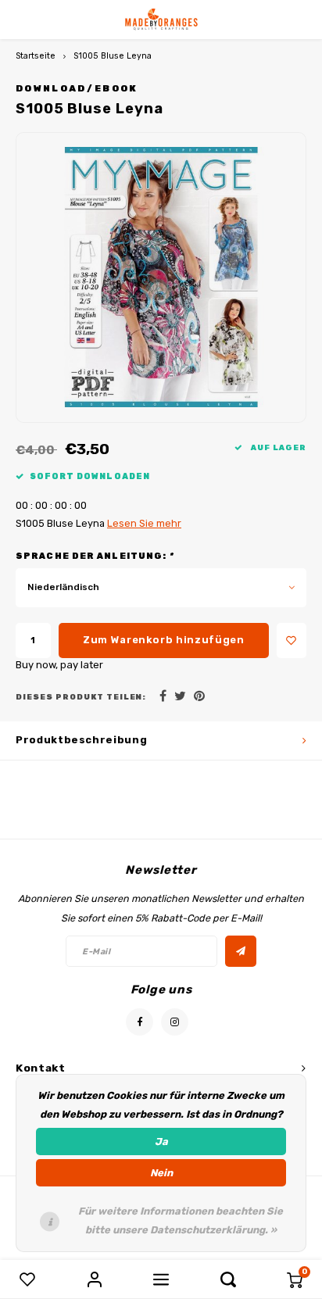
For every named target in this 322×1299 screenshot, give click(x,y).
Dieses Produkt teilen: (81, 696)
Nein (161, 1173)
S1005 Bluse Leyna (112, 56)
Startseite (35, 56)
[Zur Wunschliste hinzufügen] (291, 640)
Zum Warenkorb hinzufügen (164, 640)
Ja (161, 1141)
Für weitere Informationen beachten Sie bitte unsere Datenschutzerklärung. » (180, 1220)
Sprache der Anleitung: (95, 556)
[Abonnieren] (240, 951)
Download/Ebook (77, 88)
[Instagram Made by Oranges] (174, 1022)
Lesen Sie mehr (144, 523)
